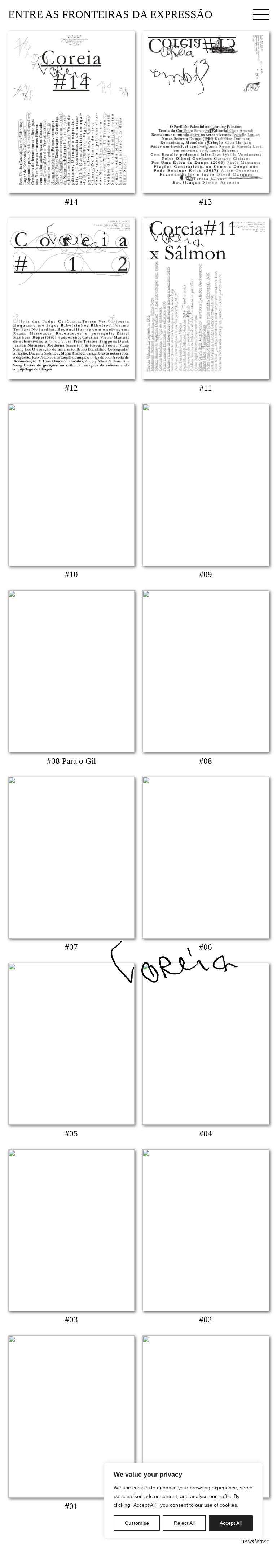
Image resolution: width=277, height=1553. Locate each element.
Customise (137, 1523)
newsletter (255, 1541)
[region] (183, 1501)
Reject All (184, 1523)
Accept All (231, 1523)
